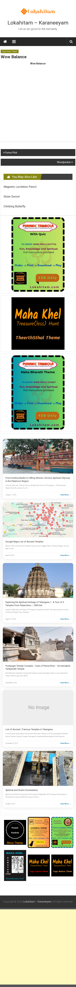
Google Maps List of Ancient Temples (24, 541)
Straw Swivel (12, 196)
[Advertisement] (38, 947)
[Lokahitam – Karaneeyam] (5, 41)
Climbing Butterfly (14, 206)
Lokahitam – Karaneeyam (38, 23)
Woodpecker (64, 162)
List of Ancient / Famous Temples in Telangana (29, 729)
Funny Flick (11, 152)
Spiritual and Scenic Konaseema (21, 790)
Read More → (65, 495)
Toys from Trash (9, 51)
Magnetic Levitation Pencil (20, 186)
